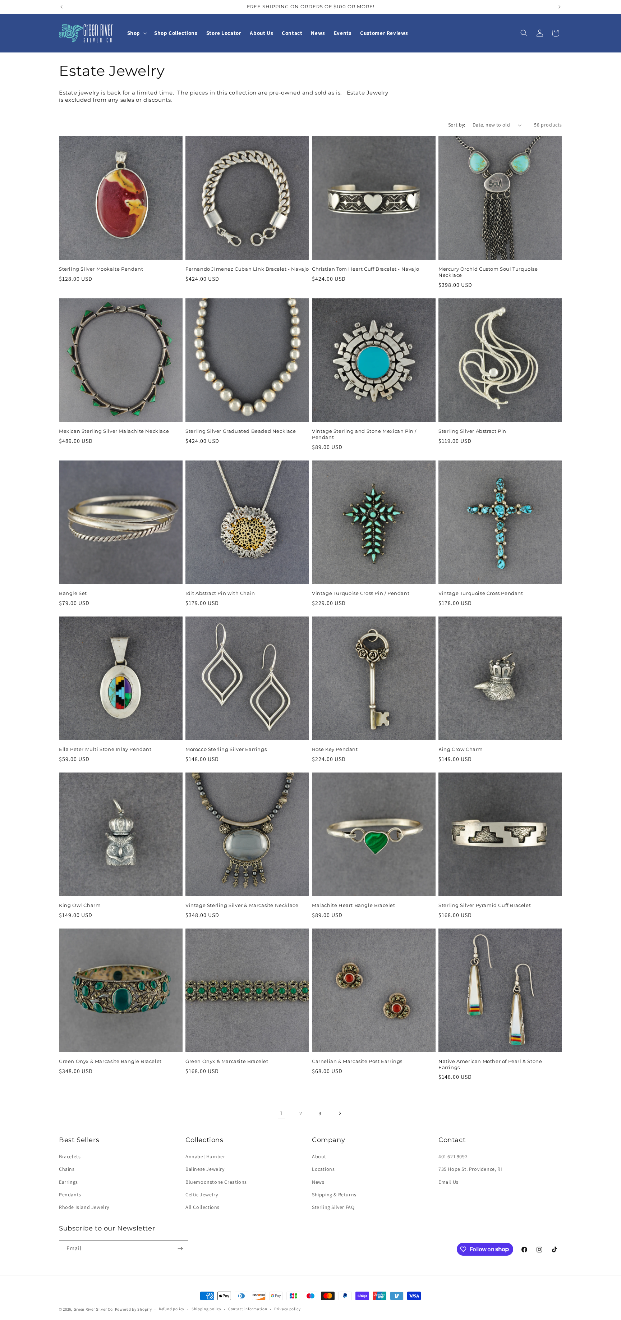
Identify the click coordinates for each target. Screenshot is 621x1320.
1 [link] (281, 1113)
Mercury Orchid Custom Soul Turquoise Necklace (488, 272)
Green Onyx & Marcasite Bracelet (226, 1061)
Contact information (247, 1308)
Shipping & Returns (334, 1194)
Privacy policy (287, 1308)
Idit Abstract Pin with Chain (220, 593)
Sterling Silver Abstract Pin (472, 431)
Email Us (448, 1182)
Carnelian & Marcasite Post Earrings (357, 1061)
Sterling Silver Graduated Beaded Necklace (240, 431)
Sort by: (456, 125)
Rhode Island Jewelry (84, 1207)
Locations (323, 1169)
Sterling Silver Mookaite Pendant (101, 269)
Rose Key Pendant (335, 749)
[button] (136, 33)
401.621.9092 (453, 1156)
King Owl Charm (80, 905)
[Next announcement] (559, 7)
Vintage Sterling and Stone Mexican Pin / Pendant (364, 434)
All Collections (202, 1207)
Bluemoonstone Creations (216, 1182)
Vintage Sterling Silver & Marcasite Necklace (241, 905)
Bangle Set (73, 593)
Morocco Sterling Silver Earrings (226, 749)
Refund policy (171, 1308)
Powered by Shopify (133, 1309)
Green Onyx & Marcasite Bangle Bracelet (110, 1061)
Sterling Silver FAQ (333, 1207)
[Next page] (340, 1113)
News (318, 1182)
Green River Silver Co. (94, 1309)
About (319, 1156)
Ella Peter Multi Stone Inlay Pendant (105, 749)
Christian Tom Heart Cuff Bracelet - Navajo (365, 269)
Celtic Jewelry (201, 1194)
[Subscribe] (180, 1248)
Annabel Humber (205, 1156)
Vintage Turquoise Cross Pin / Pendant (360, 593)
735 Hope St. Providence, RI (470, 1169)
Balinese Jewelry (205, 1169)
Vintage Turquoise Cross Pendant (480, 593)
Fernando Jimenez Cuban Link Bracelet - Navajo (247, 269)
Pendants (70, 1194)
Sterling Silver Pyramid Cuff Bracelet (484, 905)
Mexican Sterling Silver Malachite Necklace (114, 431)
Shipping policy (206, 1308)
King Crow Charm (460, 749)
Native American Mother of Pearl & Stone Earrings (490, 1064)
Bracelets (69, 1156)
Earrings (68, 1182)
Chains (67, 1169)
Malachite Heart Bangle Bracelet (353, 905)
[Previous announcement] (61, 7)
